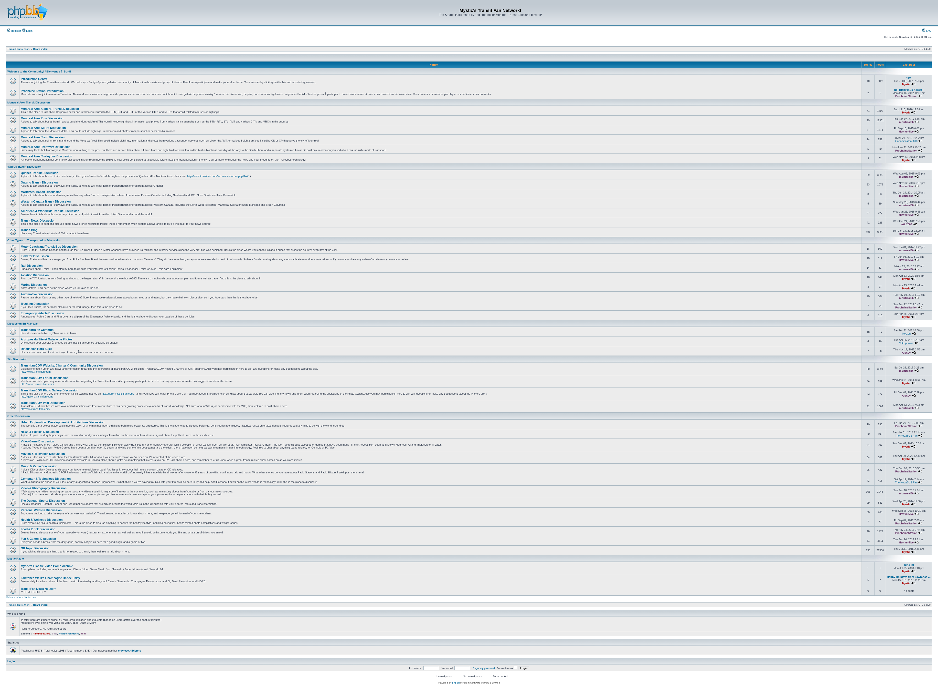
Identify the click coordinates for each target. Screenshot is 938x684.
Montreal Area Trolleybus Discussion (46, 156)
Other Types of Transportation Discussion (34, 240)
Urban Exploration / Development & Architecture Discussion (62, 422)
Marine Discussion (34, 284)
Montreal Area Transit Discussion (28, 102)
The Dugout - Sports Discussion (43, 500)
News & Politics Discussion (40, 432)
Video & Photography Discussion (43, 488)
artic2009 (906, 224)
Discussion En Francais (22, 323)
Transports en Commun (37, 330)
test (908, 77)
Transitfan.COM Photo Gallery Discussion (49, 390)
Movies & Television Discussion (43, 454)
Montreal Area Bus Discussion (42, 118)
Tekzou (906, 333)
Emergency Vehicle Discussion (42, 313)
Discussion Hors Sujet (36, 349)
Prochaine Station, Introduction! (42, 91)
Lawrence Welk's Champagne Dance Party (50, 578)
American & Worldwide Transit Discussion (50, 211)
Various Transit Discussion (24, 166)
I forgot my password (483, 668)
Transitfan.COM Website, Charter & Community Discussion (62, 365)
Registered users (69, 633)
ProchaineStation (906, 96)
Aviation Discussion (35, 275)
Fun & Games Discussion (38, 539)
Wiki (83, 633)
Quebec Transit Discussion (39, 173)
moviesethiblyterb (129, 650)
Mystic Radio (15, 558)
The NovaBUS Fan (906, 435)
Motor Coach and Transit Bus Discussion (49, 246)
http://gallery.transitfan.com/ (118, 393)
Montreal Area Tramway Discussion (45, 147)
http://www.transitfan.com (36, 371)
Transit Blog (29, 230)
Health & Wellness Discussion (42, 519)
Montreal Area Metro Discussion (43, 128)
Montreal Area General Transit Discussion (50, 109)
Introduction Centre (34, 79)
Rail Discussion (32, 265)
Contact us (30, 597)
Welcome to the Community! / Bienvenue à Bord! (39, 71)
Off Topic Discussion (35, 548)
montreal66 (906, 122)
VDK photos (906, 343)
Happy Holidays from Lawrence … (909, 576)
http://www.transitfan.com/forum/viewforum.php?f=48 (218, 176)
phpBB (456, 682)
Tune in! (909, 564)
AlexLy (906, 352)
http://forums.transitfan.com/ (37, 384)
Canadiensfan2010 (906, 141)
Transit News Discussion (38, 220)
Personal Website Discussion (41, 510)
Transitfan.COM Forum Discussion (44, 378)
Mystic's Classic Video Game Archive (47, 566)
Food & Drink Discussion (38, 529)
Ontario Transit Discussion (39, 182)
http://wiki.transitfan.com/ (35, 409)
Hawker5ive (906, 131)
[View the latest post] (913, 84)
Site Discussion (17, 359)
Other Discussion (18, 416)
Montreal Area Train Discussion (42, 137)
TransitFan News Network (38, 589)
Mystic (906, 84)
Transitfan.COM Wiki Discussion (43, 403)
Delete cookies (14, 597)
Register (15, 30)
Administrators (41, 633)
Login (28, 30)
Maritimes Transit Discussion (41, 192)
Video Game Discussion (37, 441)
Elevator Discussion (35, 256)
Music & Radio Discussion (39, 466)
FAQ (928, 30)
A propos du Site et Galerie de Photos (47, 339)
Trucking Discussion (35, 304)
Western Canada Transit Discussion (46, 201)
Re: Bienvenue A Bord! (909, 89)
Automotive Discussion (37, 294)
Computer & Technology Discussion (46, 478)
